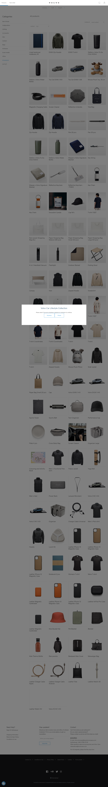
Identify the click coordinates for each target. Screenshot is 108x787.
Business (49, 315)
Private (59, 315)
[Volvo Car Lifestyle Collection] (54, 3)
